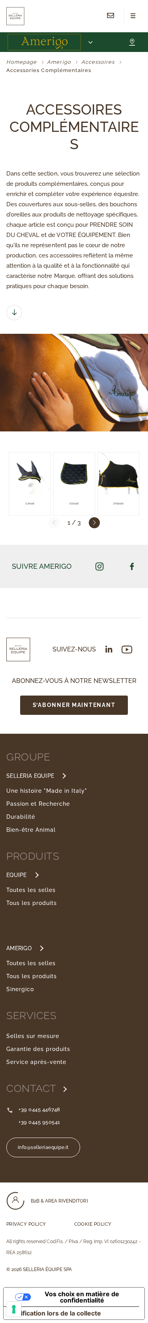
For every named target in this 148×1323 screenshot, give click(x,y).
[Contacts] (110, 16)
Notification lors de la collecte (55, 1313)
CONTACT (32, 1088)
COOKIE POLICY (93, 1224)
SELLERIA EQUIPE (30, 776)
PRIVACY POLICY (26, 1224)
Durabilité (20, 817)
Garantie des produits (38, 1049)
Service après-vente (36, 1062)
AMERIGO (19, 948)
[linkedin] (108, 649)
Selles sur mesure (32, 1036)
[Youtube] (127, 650)
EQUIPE (16, 875)
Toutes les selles (31, 890)
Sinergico (20, 989)
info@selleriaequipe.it (43, 1147)
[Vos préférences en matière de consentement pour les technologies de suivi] (13, 1309)
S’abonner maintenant (74, 704)
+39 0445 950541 (39, 1122)
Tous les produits (31, 903)
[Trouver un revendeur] (132, 42)
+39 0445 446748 (39, 1109)
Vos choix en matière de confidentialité (82, 1297)
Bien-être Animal (31, 830)
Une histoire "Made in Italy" (46, 791)
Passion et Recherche (38, 804)
